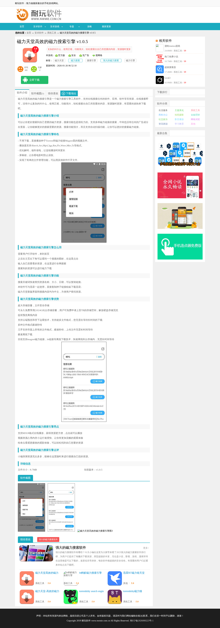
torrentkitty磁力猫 (132, 591)
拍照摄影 (179, 115)
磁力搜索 (75, 60)
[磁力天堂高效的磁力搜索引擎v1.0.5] (26, 578)
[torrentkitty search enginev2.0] (70, 597)
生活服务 (163, 110)
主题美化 (179, 110)
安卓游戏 (54, 26)
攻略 (89, 26)
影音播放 (179, 119)
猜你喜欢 (53, 93)
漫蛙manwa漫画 (172, 46)
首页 (22, 26)
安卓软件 (37, 26)
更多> (146, 548)
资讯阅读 (163, 124)
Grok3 (167, 78)
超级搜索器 (170, 67)
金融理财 (195, 115)
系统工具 (51, 33)
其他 (125, 583)
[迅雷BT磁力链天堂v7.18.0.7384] (114, 578)
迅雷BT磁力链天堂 (134, 572)
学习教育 (179, 124)
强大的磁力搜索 (111, 60)
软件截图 (36, 93)
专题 (71, 26)
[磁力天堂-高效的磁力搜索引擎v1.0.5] (26, 597)
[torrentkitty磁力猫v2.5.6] (114, 597)
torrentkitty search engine (91, 591)
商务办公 (163, 115)
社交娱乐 (163, 119)
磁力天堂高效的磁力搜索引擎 (46, 573)
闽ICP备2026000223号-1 (141, 620)
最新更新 (106, 26)
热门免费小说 (171, 56)
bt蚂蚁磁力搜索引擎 (90, 572)
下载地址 (71, 93)
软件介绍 (22, 92)
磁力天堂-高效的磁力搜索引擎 (47, 591)
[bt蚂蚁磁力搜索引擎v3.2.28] (70, 574)
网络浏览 (195, 119)
